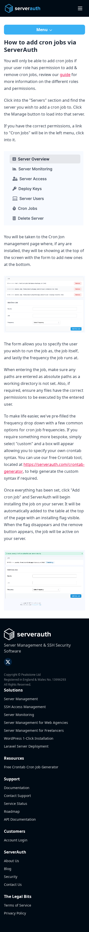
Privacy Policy (15, 913)
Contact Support (17, 795)
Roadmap (12, 811)
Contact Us (13, 884)
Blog (7, 868)
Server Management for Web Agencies (36, 722)
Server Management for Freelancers (34, 730)
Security (10, 876)
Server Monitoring (19, 714)
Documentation (16, 787)
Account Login (15, 840)
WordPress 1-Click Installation (28, 738)
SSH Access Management (25, 706)
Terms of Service (17, 905)
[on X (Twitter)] (8, 662)
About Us (11, 860)
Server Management (21, 698)
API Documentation (20, 819)
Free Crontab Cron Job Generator (31, 767)
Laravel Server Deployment (26, 746)
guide (65, 74)
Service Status (15, 803)
